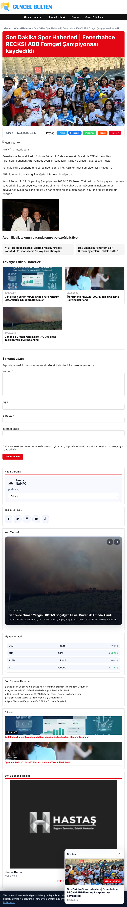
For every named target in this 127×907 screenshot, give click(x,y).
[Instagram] (27, 519)
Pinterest (115, 133)
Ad (5, 402)
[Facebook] (8, 519)
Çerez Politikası (94, 17)
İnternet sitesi (10, 428)
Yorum (7, 371)
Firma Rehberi (57, 17)
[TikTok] (45, 519)
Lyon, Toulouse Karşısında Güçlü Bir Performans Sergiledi (36, 701)
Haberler (6, 28)
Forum (75, 17)
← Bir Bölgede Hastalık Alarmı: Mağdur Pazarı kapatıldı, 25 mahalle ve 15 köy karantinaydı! (33, 249)
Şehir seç (14, 489)
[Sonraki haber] (117, 542)
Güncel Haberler (33, 17)
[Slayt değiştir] (58, 881)
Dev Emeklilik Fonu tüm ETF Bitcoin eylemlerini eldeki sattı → (98, 249)
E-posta (8, 415)
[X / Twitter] (17, 519)
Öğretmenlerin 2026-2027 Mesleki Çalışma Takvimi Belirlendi (38, 690)
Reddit (103, 133)
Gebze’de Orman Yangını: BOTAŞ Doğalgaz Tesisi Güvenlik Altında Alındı (44, 694)
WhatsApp (89, 133)
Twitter (62, 133)
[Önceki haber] (110, 542)
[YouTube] (36, 519)
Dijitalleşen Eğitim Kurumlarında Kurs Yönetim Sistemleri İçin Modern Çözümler (47, 686)
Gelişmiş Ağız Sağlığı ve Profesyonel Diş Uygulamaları (34, 697)
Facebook (75, 133)
